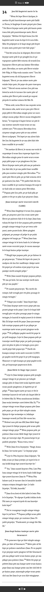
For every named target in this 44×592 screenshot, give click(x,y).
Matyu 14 (21, 3)
